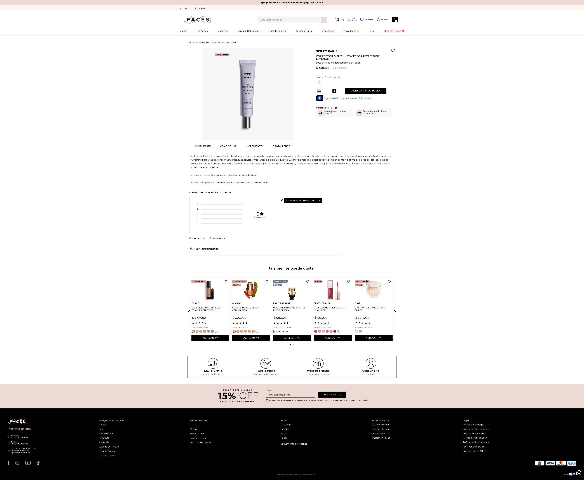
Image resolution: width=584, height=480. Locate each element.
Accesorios (328, 31)
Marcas (183, 31)
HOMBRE (200, 8)
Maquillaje (222, 31)
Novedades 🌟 (351, 31)
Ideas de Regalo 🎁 (394, 31)
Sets (371, 31)
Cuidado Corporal (277, 31)
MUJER (184, 8)
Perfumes (202, 31)
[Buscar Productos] (324, 19)
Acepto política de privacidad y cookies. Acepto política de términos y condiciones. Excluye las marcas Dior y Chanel (318, 400)
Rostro (216, 42)
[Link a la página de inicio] (191, 42)
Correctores (229, 42)
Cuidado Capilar (304, 31)
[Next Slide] (394, 311)
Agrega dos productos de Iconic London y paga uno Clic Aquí (292, 3)
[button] (319, 82)
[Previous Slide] (189, 311)
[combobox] (292, 20)
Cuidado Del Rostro (248, 31)
